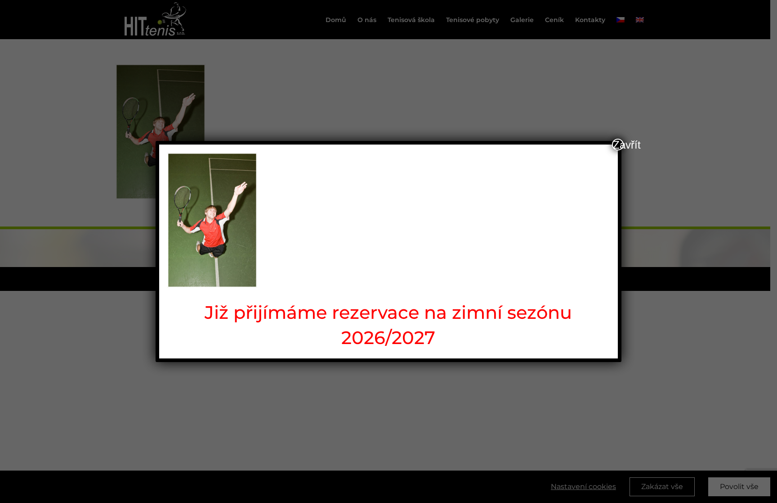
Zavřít (618, 144)
